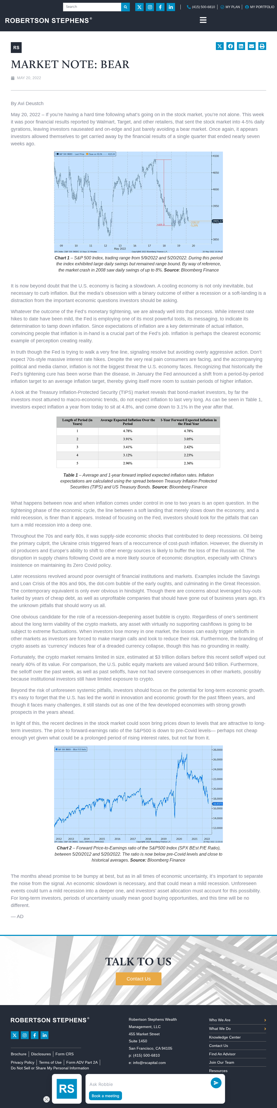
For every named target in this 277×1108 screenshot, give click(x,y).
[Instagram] (150, 7)
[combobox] (92, 7)
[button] (220, 46)
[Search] (125, 7)
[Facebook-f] (160, 7)
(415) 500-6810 (146, 1055)
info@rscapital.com (149, 1062)
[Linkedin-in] (171, 7)
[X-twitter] (139, 7)
